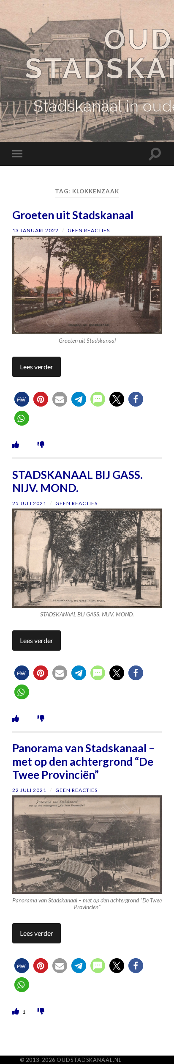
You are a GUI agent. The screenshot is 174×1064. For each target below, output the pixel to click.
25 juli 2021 (29, 503)
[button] (21, 399)
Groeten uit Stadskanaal (72, 215)
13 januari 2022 (35, 230)
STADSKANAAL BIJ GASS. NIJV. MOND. (77, 481)
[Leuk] (15, 444)
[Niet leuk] (41, 444)
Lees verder (36, 367)
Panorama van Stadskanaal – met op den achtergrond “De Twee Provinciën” (83, 761)
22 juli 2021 (29, 790)
